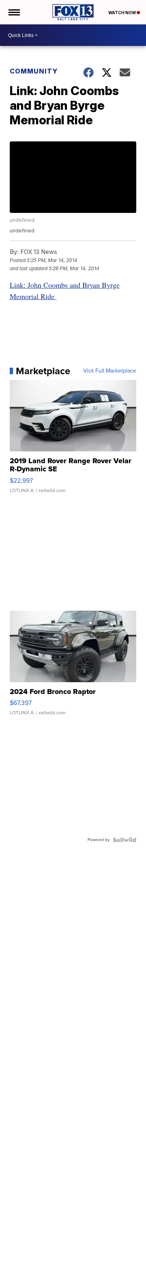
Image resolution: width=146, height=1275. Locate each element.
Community (34, 71)
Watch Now (122, 12)
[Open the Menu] (13, 12)
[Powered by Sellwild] (124, 840)
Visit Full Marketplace (109, 371)
